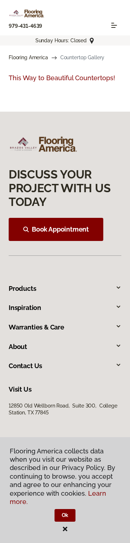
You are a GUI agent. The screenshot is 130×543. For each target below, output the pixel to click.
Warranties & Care (36, 327)
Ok (65, 515)
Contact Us (25, 366)
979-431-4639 (25, 26)
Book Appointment (60, 229)
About (18, 346)
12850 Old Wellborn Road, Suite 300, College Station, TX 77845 (63, 409)
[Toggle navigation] (114, 25)
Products (22, 288)
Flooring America (28, 57)
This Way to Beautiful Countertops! (62, 78)
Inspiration (25, 307)
